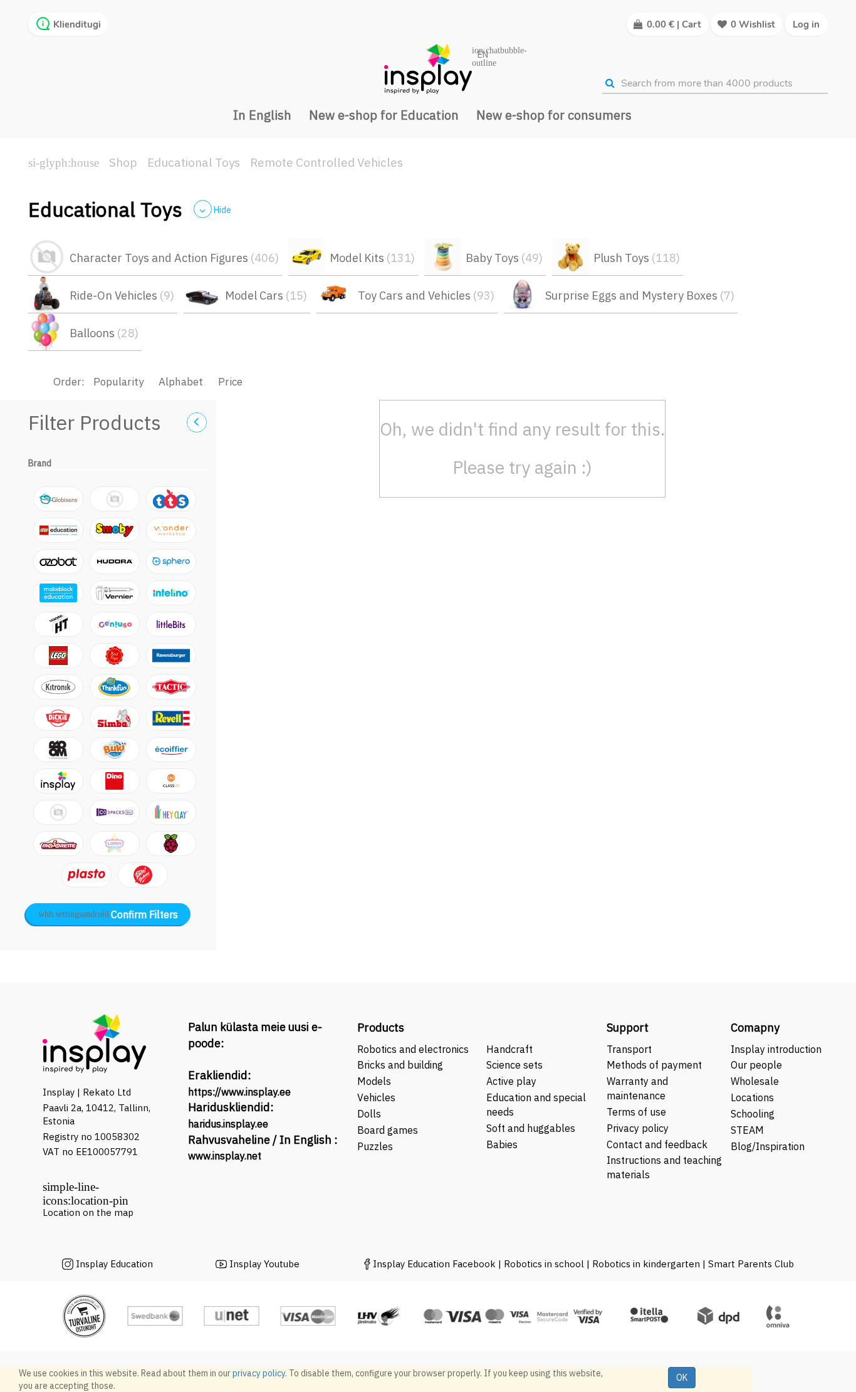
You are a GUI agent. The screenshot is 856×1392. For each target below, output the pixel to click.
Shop (123, 162)
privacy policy (258, 1373)
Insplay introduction (776, 1049)
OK (681, 1377)
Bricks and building (400, 1065)
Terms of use (636, 1112)
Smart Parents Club (751, 1264)
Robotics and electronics (413, 1049)
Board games (387, 1130)
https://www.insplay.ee (239, 1092)
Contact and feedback (657, 1144)
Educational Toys (193, 162)
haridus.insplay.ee (228, 1123)
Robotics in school (544, 1264)
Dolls (369, 1113)
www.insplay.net (224, 1155)
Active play (511, 1081)
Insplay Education (114, 1264)
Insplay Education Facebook (434, 1264)
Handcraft (509, 1049)
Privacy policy (638, 1128)
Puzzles (375, 1146)
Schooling (753, 1113)
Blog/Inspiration (768, 1146)
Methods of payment (654, 1065)
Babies (502, 1144)
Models (374, 1081)
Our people (756, 1065)
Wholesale (755, 1081)
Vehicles (376, 1097)
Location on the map (88, 1212)
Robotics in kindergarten (647, 1264)
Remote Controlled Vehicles (326, 162)
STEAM (747, 1130)
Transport (629, 1049)
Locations (752, 1097)
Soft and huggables (530, 1128)
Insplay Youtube (264, 1264)
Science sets (515, 1065)
